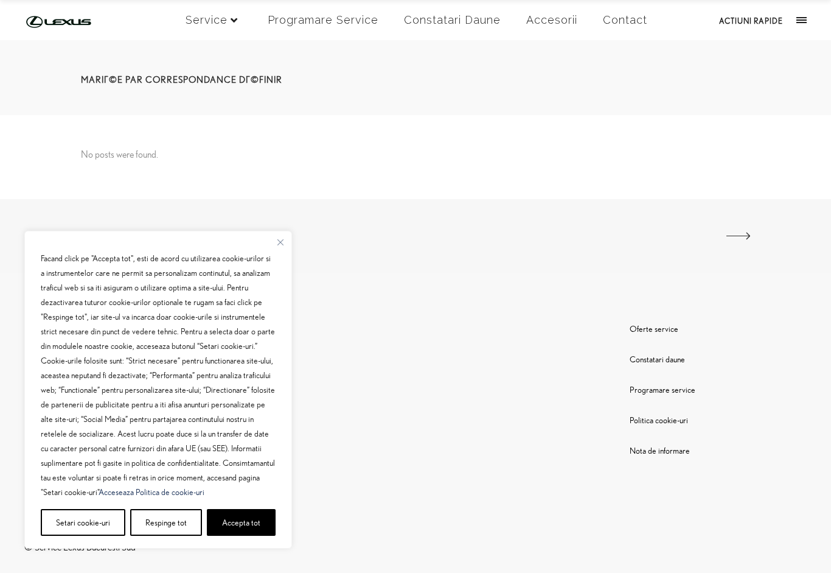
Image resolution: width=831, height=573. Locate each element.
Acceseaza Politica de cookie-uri (151, 491)
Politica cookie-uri (659, 420)
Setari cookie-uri (83, 522)
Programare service (662, 389)
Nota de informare (660, 450)
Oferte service (654, 328)
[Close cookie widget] (280, 242)
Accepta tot (241, 522)
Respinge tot (166, 522)
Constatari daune (657, 359)
